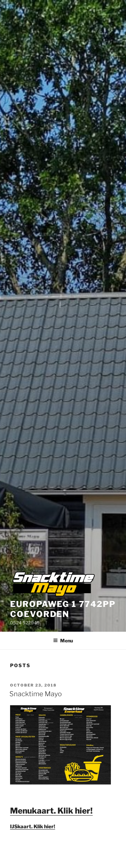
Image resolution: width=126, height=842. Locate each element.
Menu (66, 640)
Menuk (23, 811)
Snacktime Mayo (35, 694)
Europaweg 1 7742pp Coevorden (63, 609)
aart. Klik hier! (65, 811)
